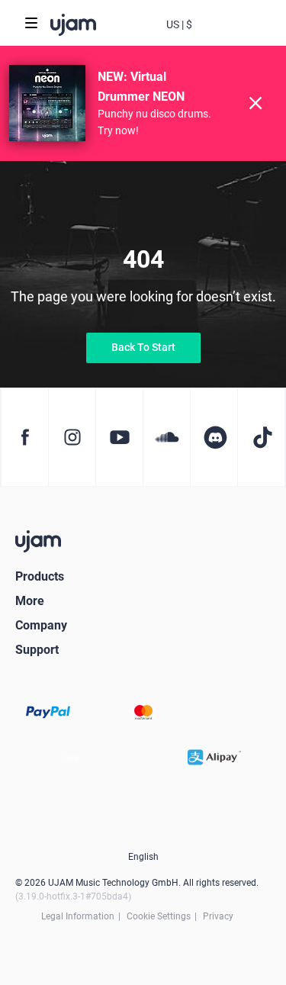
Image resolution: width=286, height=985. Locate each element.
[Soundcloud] (166, 437)
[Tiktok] (261, 437)
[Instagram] (71, 437)
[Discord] (213, 437)
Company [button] (41, 625)
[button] (179, 23)
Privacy (218, 916)
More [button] (29, 601)
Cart (240, 36)
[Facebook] (24, 437)
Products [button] (39, 576)
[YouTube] (119, 437)
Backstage (209, 36)
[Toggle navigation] (31, 23)
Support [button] (37, 649)
